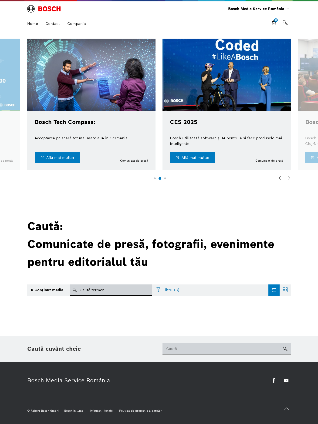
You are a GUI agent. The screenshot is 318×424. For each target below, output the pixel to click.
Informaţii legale (101, 410)
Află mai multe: (60, 157)
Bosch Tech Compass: (65, 122)
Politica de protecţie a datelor (140, 410)
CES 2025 (183, 122)
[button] (155, 178)
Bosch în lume (73, 410)
